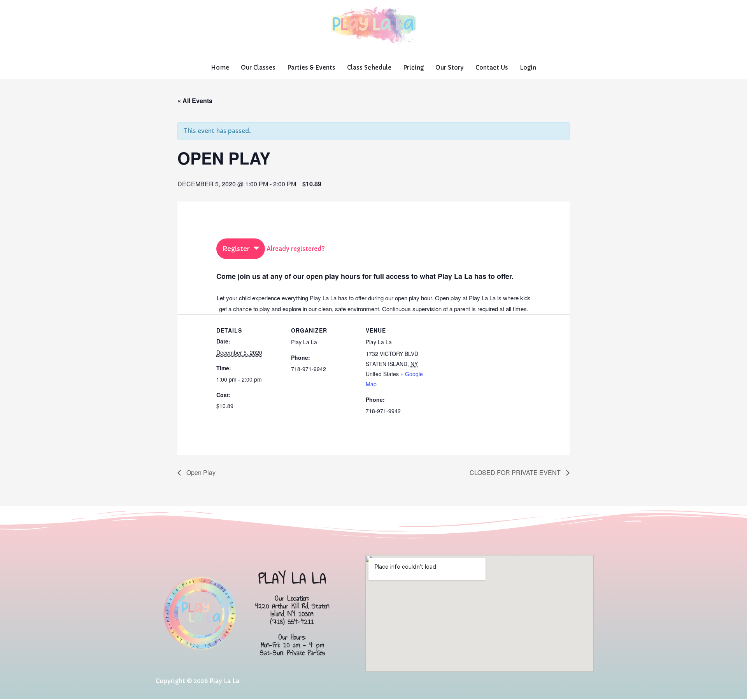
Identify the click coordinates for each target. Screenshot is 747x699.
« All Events (194, 100)
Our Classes (258, 67)
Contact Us (491, 67)
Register (236, 248)
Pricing (413, 67)
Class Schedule (369, 67)
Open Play (200, 472)
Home (220, 67)
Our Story (449, 67)
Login (528, 67)
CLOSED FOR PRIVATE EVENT (516, 472)
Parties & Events (311, 67)
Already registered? (296, 248)
